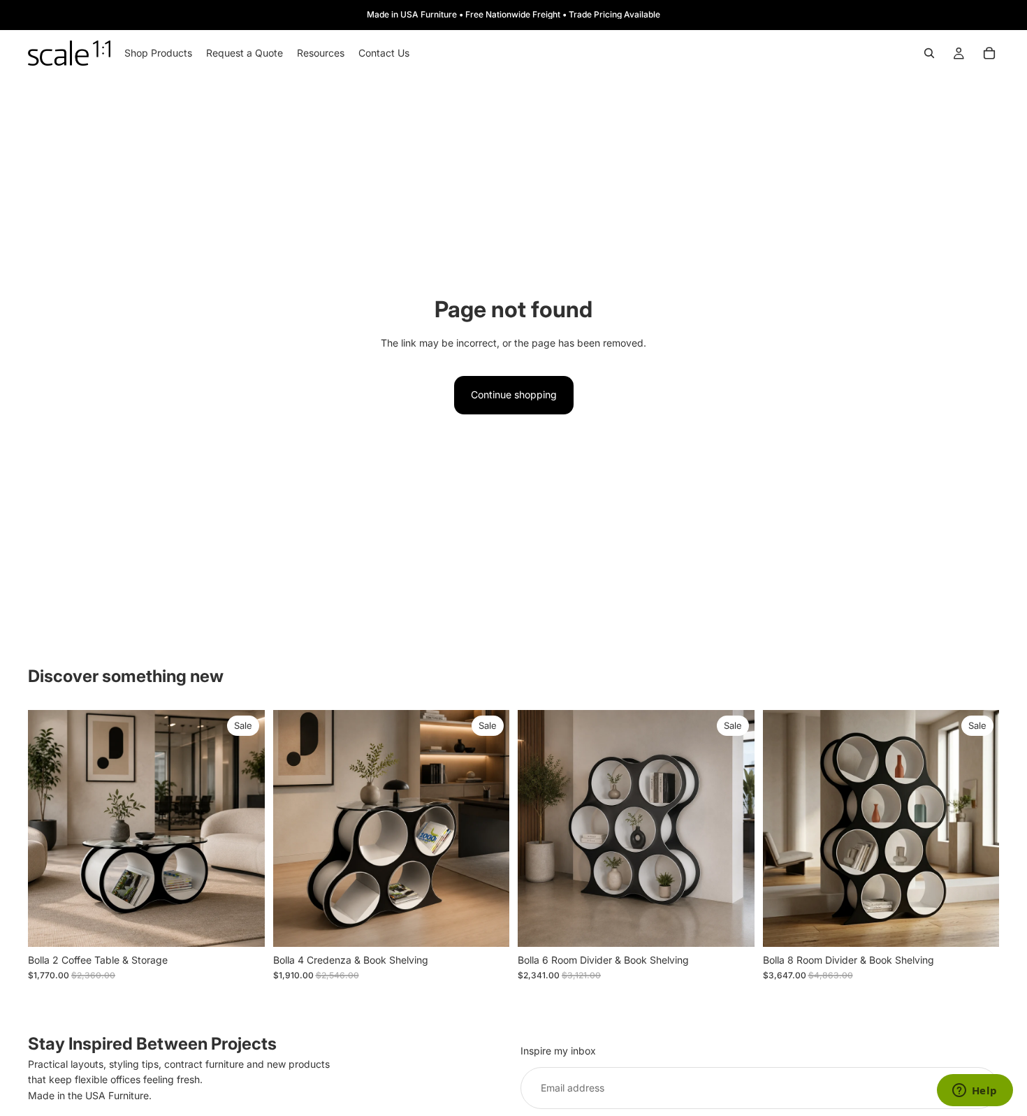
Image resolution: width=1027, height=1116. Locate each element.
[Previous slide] (49, 828)
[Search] (929, 53)
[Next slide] (244, 828)
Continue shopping (514, 394)
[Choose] (243, 925)
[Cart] (989, 53)
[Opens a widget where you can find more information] (974, 1091)
